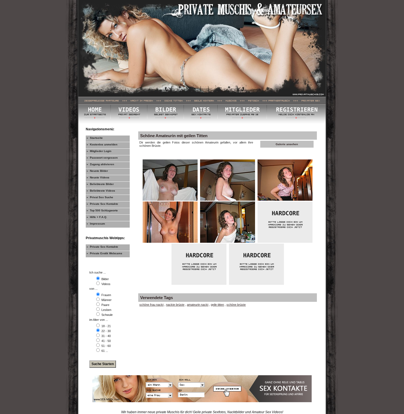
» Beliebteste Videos (101, 190)
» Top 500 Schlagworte (102, 210)
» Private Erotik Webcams (104, 253)
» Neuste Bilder (97, 170)
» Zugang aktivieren (100, 164)
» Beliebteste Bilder (100, 184)
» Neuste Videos (98, 177)
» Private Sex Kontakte (102, 203)
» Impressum (96, 223)
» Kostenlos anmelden (102, 144)
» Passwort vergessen (102, 157)
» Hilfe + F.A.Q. (97, 217)
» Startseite (95, 137)
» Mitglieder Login (99, 151)
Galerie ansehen (287, 144)
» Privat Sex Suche (100, 197)
